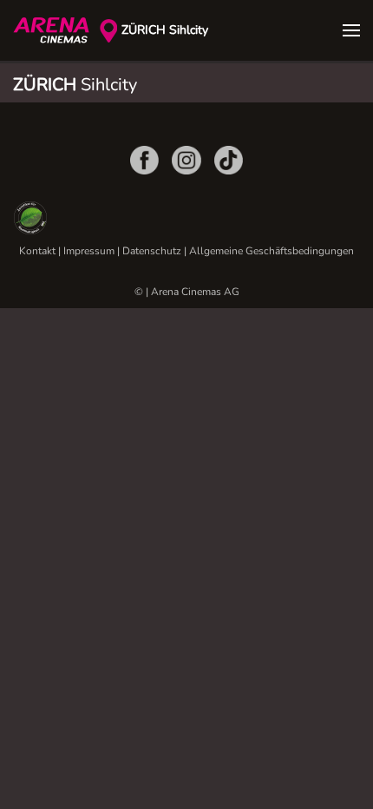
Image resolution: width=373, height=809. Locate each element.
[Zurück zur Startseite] (56, 30)
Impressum (89, 251)
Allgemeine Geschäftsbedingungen (271, 251)
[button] (351, 30)
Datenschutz (151, 251)
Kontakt (37, 251)
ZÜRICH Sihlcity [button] (164, 30)
